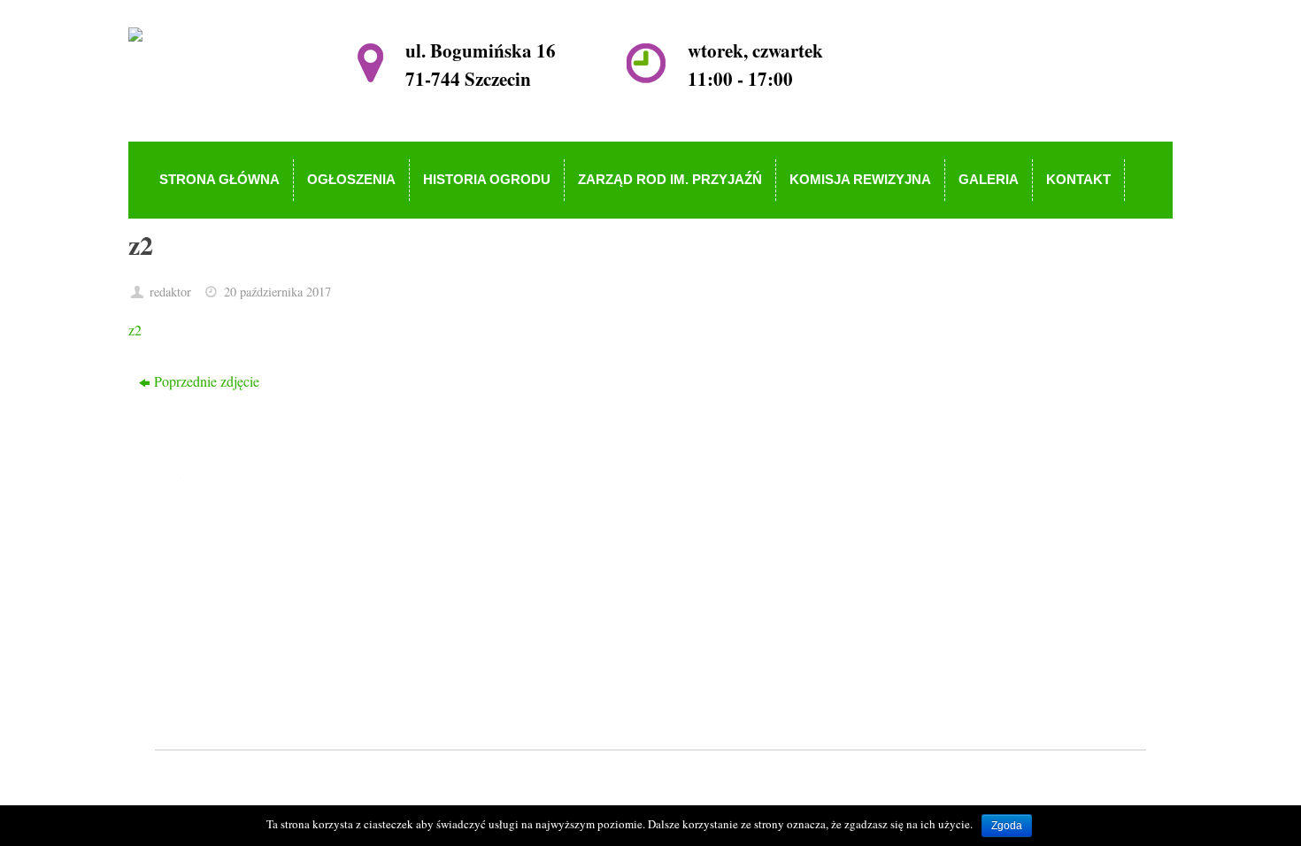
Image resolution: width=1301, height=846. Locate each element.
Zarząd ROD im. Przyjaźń (608, 603)
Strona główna (576, 526)
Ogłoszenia (566, 551)
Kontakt (558, 679)
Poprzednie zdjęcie (206, 381)
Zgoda (1006, 825)
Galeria (555, 653)
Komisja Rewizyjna (590, 628)
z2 (135, 329)
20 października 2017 (277, 291)
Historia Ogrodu (581, 577)
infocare (514, 779)
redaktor (170, 291)
